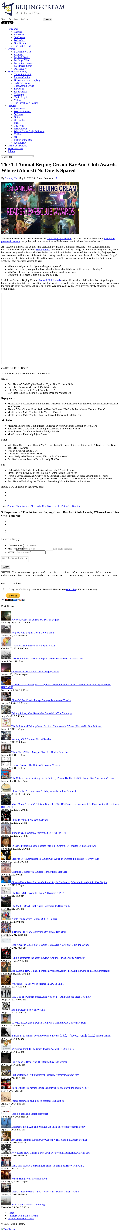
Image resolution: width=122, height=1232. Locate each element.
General (18, 31)
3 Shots (11, 151)
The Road (19, 125)
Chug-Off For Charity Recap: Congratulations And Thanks (41, 700)
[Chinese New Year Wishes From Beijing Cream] (6, 671)
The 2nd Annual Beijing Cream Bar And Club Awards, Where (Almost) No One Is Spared (56, 726)
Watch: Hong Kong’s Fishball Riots (29, 1178)
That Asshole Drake (24, 85)
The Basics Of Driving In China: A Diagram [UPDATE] (39, 893)
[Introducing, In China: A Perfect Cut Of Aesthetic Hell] (6, 833)
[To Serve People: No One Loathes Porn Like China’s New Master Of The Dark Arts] (6, 845)
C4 (15, 137)
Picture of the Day (23, 140)
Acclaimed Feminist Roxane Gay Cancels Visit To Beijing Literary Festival (49, 1139)
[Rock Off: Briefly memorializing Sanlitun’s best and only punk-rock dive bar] (6, 1087)
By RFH (18, 54)
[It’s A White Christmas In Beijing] (6, 1204)
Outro (17, 117)
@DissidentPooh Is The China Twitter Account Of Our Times (42, 1049)
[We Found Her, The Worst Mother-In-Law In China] (6, 983)
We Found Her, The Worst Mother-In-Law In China (37, 983)
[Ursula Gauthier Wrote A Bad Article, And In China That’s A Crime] (6, 1191)
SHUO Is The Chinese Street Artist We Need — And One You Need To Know (51, 996)
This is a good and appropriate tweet (29, 1113)
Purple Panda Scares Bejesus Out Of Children (34, 919)
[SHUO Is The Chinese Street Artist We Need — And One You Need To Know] (6, 996)
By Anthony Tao (22, 51)
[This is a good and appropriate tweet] (6, 1113)
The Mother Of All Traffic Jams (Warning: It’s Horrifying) (40, 906)
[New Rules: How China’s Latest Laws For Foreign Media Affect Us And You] (6, 1152)
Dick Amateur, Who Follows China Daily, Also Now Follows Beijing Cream (50, 944)
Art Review (20, 142)
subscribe (71, 589)
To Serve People (22, 83)
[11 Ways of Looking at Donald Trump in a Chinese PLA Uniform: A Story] (6, 1022)
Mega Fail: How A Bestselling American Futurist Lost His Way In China (47, 1165)
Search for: (6, 19)
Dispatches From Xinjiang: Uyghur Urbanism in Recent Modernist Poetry (48, 1126)
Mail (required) (15, 548)
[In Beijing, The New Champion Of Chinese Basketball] (6, 932)
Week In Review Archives (21, 1218)
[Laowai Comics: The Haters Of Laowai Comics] (6, 765)
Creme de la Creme (17, 145)
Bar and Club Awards (50, 280)
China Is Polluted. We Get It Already (29, 820)
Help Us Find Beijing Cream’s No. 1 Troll (32, 632)
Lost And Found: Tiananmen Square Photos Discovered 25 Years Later (47, 658)
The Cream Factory (17, 71)
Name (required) (16, 545)
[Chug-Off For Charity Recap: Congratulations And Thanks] (6, 700)
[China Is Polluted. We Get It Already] (6, 820)
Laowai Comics (22, 77)
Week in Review (22, 111)
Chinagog (19, 94)
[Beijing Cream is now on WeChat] (6, 1009)
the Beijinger (64, 506)
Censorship (19, 120)
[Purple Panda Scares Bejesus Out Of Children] (6, 919)
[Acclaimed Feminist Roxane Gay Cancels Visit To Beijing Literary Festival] (6, 1139)
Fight (16, 122)
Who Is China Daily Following (29, 131)
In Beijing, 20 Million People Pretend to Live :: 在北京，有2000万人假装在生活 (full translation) (61, 1035)
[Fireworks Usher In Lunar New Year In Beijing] (6, 619)
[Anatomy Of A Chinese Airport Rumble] (6, 739)
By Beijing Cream (23, 63)
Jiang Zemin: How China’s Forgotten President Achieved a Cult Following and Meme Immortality (60, 970)
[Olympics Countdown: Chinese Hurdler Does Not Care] (6, 871)
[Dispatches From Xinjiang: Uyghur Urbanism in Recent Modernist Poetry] (6, 1126)
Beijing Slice (20, 91)
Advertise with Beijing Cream (23, 1215)
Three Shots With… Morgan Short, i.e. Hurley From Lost (40, 752)
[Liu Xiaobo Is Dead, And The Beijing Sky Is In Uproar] (6, 1062)
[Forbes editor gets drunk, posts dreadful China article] (6, 1100)
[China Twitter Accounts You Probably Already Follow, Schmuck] (6, 791)
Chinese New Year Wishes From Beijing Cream (35, 671)
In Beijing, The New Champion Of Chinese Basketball (39, 932)
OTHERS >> (21, 68)
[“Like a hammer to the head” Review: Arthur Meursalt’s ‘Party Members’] (6, 957)
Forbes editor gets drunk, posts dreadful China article (37, 1100)
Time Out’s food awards (59, 238)
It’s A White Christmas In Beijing (28, 1204)
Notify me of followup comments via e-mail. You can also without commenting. (52, 589)
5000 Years (19, 37)
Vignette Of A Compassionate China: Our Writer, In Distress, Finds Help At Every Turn (55, 858)
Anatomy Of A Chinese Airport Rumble (31, 739)
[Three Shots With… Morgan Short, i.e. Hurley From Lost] (6, 752)
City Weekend (49, 506)
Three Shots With (22, 74)
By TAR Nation (22, 57)
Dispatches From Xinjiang (27, 80)
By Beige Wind (22, 60)
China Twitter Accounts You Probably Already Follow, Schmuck (43, 791)
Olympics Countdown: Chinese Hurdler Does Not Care (39, 871)
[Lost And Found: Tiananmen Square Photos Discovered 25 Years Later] (6, 658)
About (11, 1212)
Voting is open (43, 249)
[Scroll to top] (8, 1229)
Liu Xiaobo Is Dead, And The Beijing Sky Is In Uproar (39, 1062)
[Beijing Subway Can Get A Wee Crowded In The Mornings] (6, 713)
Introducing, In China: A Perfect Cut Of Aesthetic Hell (38, 833)
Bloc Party (19, 108)
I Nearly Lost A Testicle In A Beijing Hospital (34, 645)
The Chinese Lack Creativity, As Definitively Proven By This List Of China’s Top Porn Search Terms (62, 778)
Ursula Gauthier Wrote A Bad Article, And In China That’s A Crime (45, 1191)
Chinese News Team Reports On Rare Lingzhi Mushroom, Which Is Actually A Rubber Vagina (59, 882)
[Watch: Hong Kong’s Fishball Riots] (6, 1178)
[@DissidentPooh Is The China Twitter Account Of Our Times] (6, 1049)
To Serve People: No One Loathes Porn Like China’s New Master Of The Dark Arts (53, 845)
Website (12, 552)
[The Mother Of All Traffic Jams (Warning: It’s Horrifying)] (6, 906)
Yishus (17, 100)
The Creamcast (15, 148)
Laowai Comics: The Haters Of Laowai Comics (35, 765)
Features (12, 105)
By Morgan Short (23, 66)
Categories (13, 29)
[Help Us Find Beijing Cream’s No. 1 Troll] (6, 632)
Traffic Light (20, 97)
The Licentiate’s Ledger (26, 103)
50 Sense (18, 114)
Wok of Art (19, 40)
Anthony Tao (11, 178)
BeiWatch (19, 34)
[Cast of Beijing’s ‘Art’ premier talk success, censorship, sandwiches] (6, 1075)
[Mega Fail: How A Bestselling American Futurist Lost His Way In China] (6, 1165)
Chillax (17, 134)
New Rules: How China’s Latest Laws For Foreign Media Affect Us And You (50, 1152)
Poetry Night (20, 128)
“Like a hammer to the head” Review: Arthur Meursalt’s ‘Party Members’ (48, 957)
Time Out (76, 506)
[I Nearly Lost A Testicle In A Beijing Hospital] (6, 645)
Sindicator (19, 88)
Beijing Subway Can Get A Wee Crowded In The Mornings (41, 713)
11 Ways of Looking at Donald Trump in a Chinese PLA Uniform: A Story (48, 1022)
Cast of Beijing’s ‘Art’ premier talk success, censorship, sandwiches (45, 1075)
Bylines (11, 48)
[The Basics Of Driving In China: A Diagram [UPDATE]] (6, 893)
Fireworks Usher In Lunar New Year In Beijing (35, 619)
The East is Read (22, 46)
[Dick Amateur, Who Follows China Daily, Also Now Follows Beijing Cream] (6, 944)
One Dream (20, 43)
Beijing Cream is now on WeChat (28, 1009)
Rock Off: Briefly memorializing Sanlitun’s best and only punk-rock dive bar (49, 1087)
